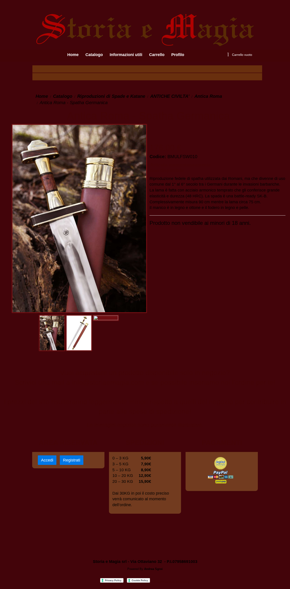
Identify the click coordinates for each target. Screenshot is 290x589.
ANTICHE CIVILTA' (169, 96)
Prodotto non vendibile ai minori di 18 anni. (200, 223)
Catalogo (62, 96)
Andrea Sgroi (153, 569)
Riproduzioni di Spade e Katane (111, 96)
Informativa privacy (171, 581)
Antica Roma (208, 96)
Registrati (71, 460)
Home (42, 96)
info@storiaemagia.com (108, 382)
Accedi (47, 460)
